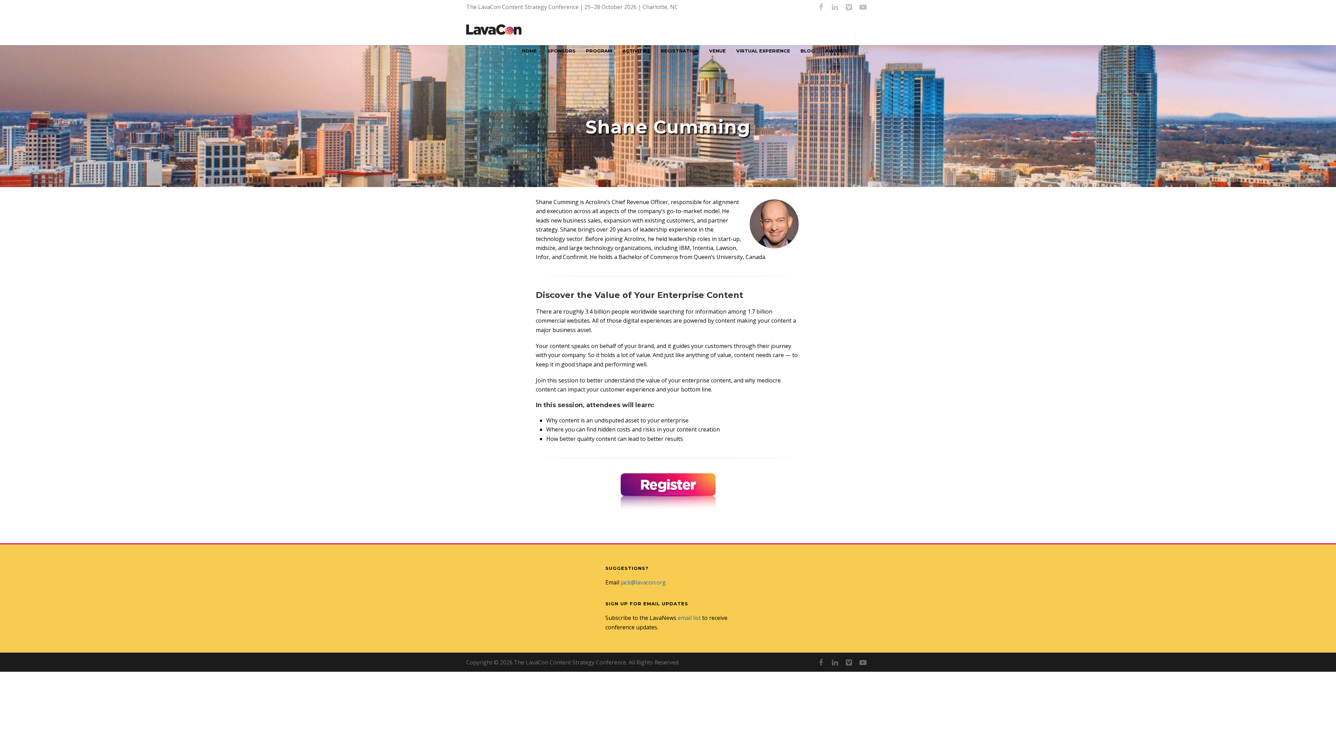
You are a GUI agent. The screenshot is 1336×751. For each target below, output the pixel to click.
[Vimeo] (849, 7)
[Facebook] (821, 7)
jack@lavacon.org (643, 582)
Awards (836, 51)
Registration (680, 51)
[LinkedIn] (835, 7)
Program (599, 51)
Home (529, 51)
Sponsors (561, 51)
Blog (808, 51)
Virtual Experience (763, 51)
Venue (717, 51)
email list (689, 618)
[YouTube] (863, 7)
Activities (636, 51)
